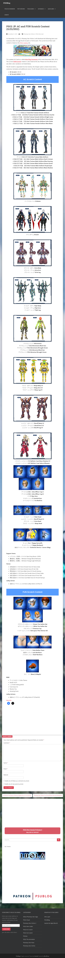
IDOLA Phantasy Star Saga (30, 917)
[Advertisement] (32, 719)
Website (6, 775)
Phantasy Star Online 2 (29, 34)
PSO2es (25, 936)
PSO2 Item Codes (28, 926)
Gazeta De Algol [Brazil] (51, 923)
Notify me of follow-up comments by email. (17, 781)
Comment (7, 743)
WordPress (46, 956)
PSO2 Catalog (24, 43)
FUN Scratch (17, 61)
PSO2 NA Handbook (10, 9)
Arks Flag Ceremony (31, 59)
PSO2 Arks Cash (40, 34)
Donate (7, 15)
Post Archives (21, 9)
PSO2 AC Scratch (28, 929)
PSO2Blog (47, 920)
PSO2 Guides (30, 9)
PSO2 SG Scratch (28, 933)
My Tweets (8, 846)
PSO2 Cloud (26, 920)
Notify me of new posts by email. (14, 784)
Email (6, 769)
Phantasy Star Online (29, 946)
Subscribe (6, 929)
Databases (41, 9)
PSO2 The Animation (29, 939)
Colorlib (36, 956)
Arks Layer (47, 917)
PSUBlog (6, 3)
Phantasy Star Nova (28, 942)
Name (6, 763)
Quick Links (51, 9)
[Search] (58, 839)
